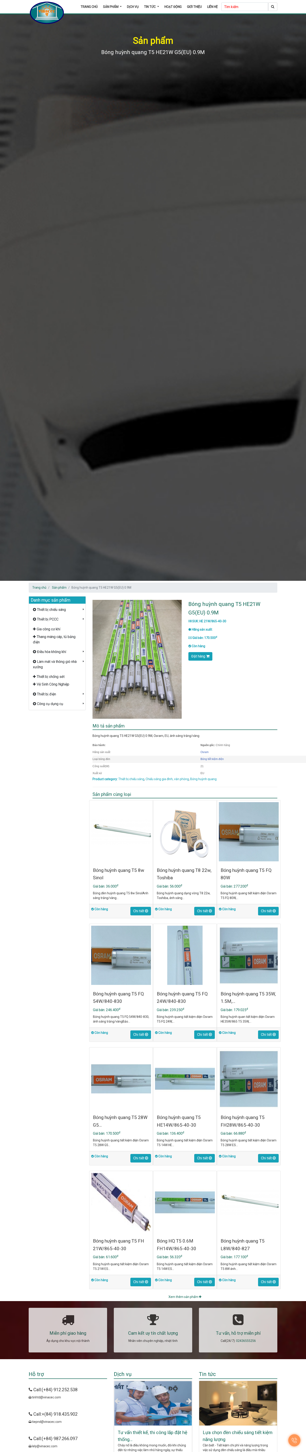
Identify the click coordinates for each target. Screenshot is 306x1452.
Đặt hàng (198, 656)
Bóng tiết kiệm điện (212, 759)
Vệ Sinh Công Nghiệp (52, 684)
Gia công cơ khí (48, 629)
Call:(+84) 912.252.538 (55, 1389)
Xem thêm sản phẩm (183, 1297)
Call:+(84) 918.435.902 (55, 1414)
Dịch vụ (133, 7)
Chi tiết (139, 911)
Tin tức (150, 7)
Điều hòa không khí (51, 652)
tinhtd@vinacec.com (46, 1397)
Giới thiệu (194, 7)
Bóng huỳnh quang (203, 779)
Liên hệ (212, 7)
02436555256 (246, 1341)
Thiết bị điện (46, 694)
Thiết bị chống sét (50, 677)
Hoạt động (173, 7)
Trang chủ (89, 7)
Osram (204, 752)
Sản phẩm (111, 7)
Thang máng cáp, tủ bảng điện (54, 639)
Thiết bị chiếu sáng (51, 609)
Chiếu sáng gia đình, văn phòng (167, 779)
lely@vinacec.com (44, 1446)
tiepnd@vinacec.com (46, 1422)
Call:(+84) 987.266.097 (55, 1438)
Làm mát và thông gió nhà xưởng (55, 664)
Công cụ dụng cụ (49, 704)
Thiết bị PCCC (47, 619)
